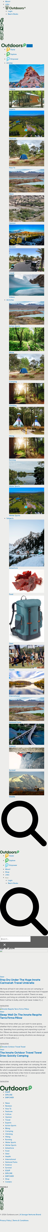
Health (12, 670)
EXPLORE (8, 1095)
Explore (13, 54)
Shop (7, 872)
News (11, 194)
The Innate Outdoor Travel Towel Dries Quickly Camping (21, 1054)
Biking (11, 352)
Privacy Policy (5, 1220)
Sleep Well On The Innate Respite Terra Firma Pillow (21, 1016)
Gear (11, 643)
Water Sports (14, 486)
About (7, 1)
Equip (12, 49)
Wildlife (12, 797)
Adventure (13, 568)
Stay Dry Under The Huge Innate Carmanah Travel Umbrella (20, 981)
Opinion (12, 223)
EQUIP (7, 1092)
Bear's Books (13, 14)
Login (10, 11)
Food (11, 594)
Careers (8, 1182)
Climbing (13, 405)
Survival (12, 770)
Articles (10, 63)
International (14, 696)
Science (12, 746)
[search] (15, 939)
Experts (12, 109)
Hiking (11, 436)
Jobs (7, 4)
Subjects (10, 518)
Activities (10, 300)
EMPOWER (9, 1097)
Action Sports (14, 326)
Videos (12, 297)
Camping (13, 381)
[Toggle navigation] (29, 45)
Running (12, 460)
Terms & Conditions (20, 1220)
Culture (12, 89)
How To (12, 168)
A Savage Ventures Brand (30, 1214)
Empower (14, 59)
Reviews (12, 247)
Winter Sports (14, 515)
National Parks (15, 722)
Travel (11, 273)
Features (12, 138)
